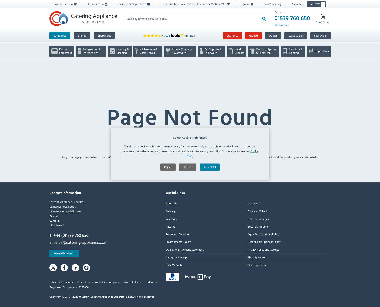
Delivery (170, 211)
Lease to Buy (295, 35)
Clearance (232, 35)
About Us (171, 203)
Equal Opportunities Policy (263, 234)
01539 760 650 (292, 18)
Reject (168, 167)
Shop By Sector (257, 257)
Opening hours (282, 25)
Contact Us (254, 203)
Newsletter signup (64, 253)
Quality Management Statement (185, 249)
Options (187, 167)
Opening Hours (257, 265)
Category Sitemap (176, 257)
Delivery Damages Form (132, 4)
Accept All (210, 167)
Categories (59, 35)
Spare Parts (104, 35)
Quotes (273, 35)
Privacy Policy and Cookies (263, 249)
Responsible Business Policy (264, 242)
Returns (170, 226)
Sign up (245, 4)
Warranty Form (64, 4)
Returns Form (95, 4)
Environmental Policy (178, 242)
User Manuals (174, 265)
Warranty (171, 219)
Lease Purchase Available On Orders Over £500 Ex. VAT (194, 4)
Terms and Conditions (179, 234)
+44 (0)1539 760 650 (70, 235)
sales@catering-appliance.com (80, 242)
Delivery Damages (258, 219)
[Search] (264, 18)
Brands (82, 35)
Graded (253, 35)
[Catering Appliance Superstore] (83, 18)
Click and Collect (257, 211)
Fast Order (320, 35)
